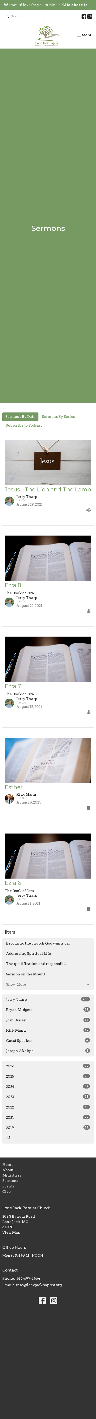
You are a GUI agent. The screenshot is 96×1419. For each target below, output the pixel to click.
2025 (47, 1076)
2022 (47, 1107)
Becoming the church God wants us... (38, 943)
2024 (47, 1087)
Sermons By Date (20, 417)
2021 (47, 1117)
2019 (47, 1128)
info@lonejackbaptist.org (39, 1285)
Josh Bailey (47, 1020)
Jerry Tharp (47, 999)
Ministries (11, 1175)
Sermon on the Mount (25, 974)
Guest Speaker (47, 1041)
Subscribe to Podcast (24, 425)
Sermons (10, 1181)
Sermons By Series (58, 417)
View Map (11, 1232)
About (8, 1170)
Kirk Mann (47, 1030)
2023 (47, 1097)
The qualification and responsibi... (36, 964)
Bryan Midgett (47, 1010)
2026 (47, 1066)
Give (6, 1192)
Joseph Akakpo (47, 1051)
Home (8, 1165)
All (9, 1138)
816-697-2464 (28, 1278)
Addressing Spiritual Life (28, 953)
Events (8, 1186)
